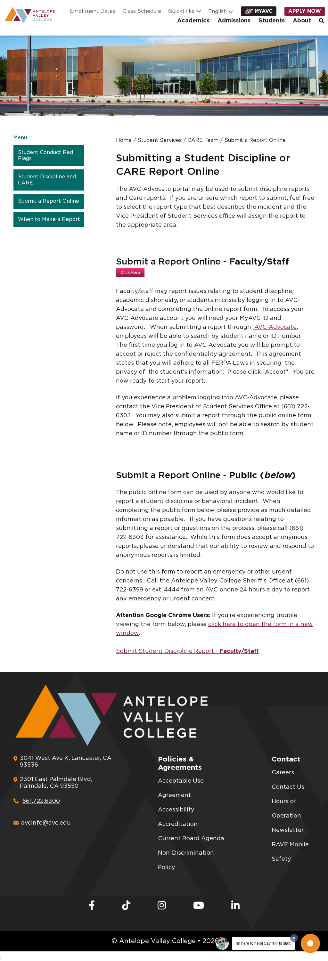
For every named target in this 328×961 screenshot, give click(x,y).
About (302, 21)
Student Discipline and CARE (47, 179)
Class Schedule (142, 11)
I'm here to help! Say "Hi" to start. (263, 943)
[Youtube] (198, 906)
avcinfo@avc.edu (46, 823)
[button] (310, 943)
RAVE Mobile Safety (290, 852)
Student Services (160, 140)
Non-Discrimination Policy (186, 860)
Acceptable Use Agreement (181, 788)
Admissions (233, 21)
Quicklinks (181, 11)
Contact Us (288, 787)
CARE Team (203, 140)
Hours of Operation (286, 809)
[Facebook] (92, 906)
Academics (193, 21)
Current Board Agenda (191, 839)
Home (124, 140)
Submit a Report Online (48, 201)
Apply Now (304, 11)
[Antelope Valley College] (27, 15)
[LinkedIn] (235, 906)
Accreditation (178, 824)
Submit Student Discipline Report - (187, 651)
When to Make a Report (49, 219)
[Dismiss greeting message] (294, 938)
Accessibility (176, 810)
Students (271, 21)
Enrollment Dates (92, 11)
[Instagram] (162, 906)
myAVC (264, 11)
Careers (283, 773)
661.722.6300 (41, 801)
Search (322, 21)
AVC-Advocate (275, 327)
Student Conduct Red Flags (45, 155)
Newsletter (288, 830)
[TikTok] (126, 906)
